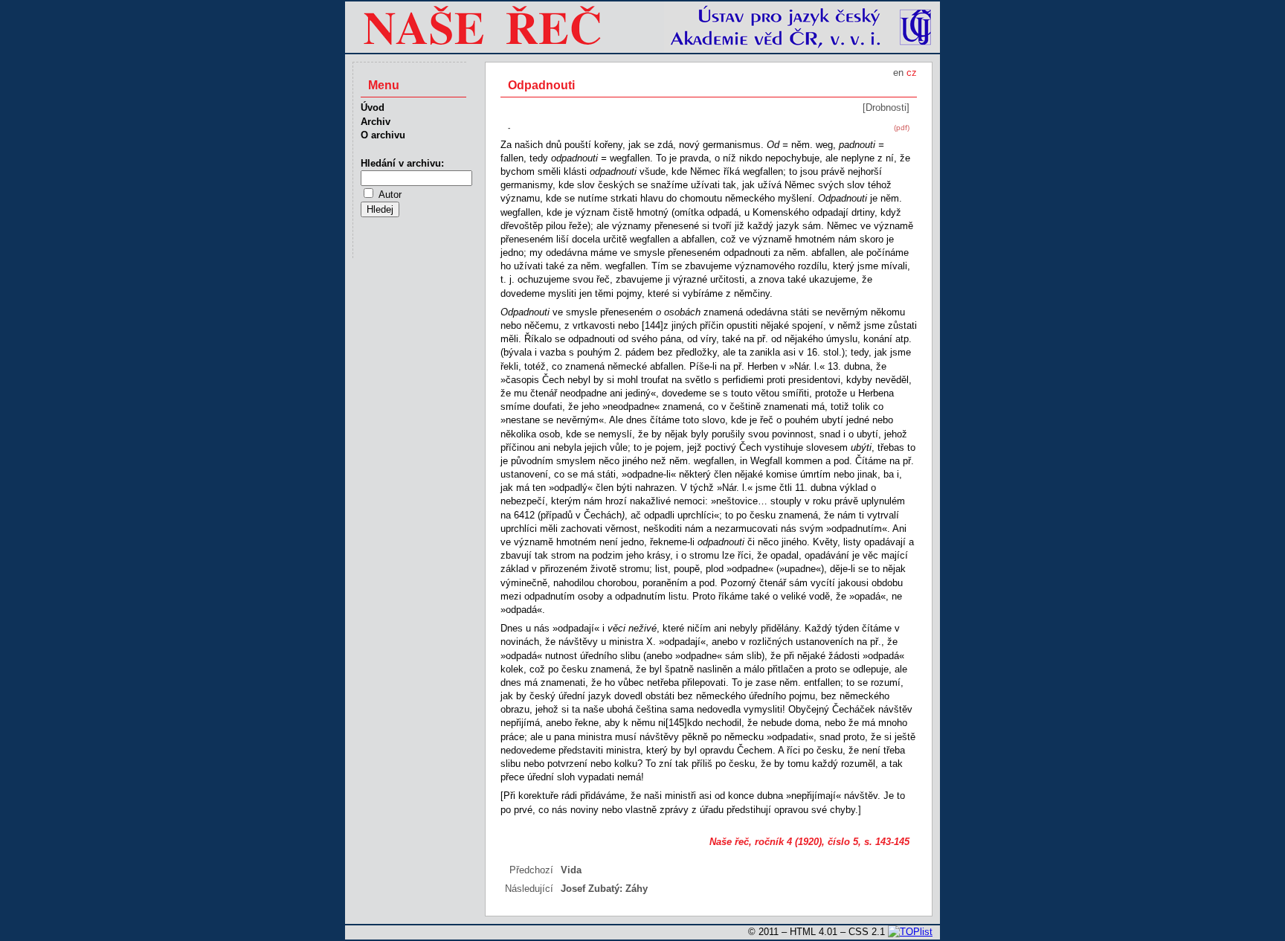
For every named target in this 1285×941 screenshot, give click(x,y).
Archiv (375, 121)
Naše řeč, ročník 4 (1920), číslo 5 (783, 841)
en (898, 72)
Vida (571, 870)
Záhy (636, 888)
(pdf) (901, 127)
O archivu (383, 135)
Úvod (372, 107)
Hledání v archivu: (402, 163)
